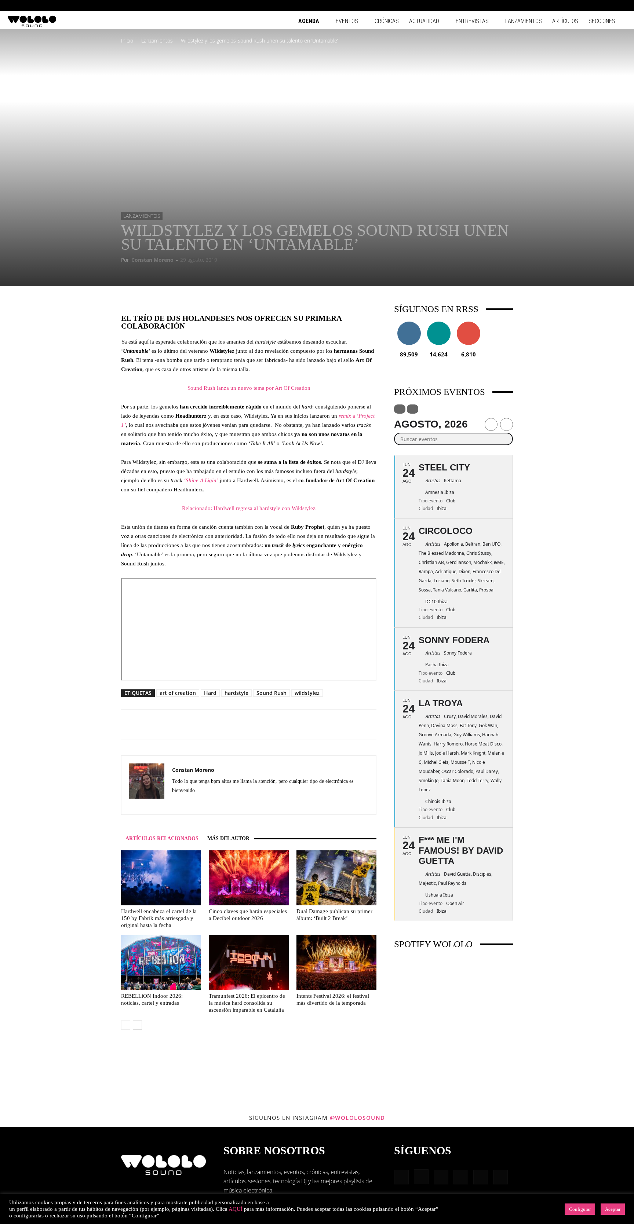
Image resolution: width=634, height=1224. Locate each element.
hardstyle (236, 692)
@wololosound (357, 1117)
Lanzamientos (523, 21)
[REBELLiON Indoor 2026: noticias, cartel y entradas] (161, 962)
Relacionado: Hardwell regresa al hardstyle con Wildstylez (249, 508)
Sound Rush (271, 692)
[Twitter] (218, 804)
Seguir (409, 324)
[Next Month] (506, 424)
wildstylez (307, 692)
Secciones (602, 21)
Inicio (127, 40)
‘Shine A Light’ (201, 480)
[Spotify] (596, 5)
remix (346, 416)
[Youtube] (621, 5)
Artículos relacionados (161, 838)
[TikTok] (609, 5)
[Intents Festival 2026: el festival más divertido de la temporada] (336, 962)
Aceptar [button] (612, 1209)
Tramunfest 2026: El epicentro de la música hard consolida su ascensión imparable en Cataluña (247, 1003)
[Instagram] (572, 5)
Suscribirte (468, 324)
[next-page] (137, 1025)
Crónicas (387, 21)
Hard (210, 692)
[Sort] (412, 409)
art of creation (178, 692)
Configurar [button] (580, 1209)
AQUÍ (236, 1209)
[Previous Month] (491, 424)
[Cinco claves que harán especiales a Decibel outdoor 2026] (249, 877)
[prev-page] (125, 1025)
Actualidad (424, 21)
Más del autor (228, 838)
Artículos (565, 21)
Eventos (347, 21)
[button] (549, 5)
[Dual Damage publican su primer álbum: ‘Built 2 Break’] (336, 877)
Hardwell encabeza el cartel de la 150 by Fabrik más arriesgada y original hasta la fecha (159, 918)
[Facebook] (560, 5)
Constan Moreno (152, 259)
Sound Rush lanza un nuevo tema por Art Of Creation (248, 388)
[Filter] (399, 409)
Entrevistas (472, 21)
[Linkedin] (584, 5)
